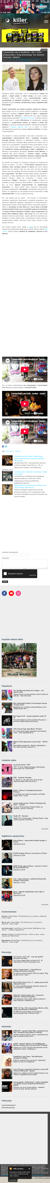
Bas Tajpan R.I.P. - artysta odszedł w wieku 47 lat (29, 717)
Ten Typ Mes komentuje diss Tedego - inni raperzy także (28, 691)
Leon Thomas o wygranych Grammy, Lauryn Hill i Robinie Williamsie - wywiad (30, 1070)
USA (10, 59)
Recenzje (29, 59)
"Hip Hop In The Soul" (27, 118)
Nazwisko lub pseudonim (10, 552)
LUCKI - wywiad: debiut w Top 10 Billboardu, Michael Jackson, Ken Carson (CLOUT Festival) (30, 1044)
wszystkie (45, 829)
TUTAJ (31, 227)
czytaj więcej (12, 1180)
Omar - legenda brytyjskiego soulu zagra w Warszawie (28, 892)
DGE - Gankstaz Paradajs (22, 777)
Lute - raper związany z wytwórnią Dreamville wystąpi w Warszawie (29, 879)
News (24, 59)
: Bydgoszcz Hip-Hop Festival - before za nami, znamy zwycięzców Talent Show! (23, 935)
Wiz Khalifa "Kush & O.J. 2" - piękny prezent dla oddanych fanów (30, 983)
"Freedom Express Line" (19, 127)
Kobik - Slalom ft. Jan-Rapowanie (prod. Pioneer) (27, 791)
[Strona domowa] (16, 21)
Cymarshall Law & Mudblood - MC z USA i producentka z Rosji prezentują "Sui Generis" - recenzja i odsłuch (24, 54)
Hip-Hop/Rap (19, 59)
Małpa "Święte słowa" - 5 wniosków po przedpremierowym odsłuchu (27, 970)
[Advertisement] (25, 524)
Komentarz (6, 558)
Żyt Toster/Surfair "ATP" (22, 765)
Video (39, 59)
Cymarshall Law (9, 451)
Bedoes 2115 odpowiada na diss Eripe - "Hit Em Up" (30, 742)
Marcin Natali (25, 60)
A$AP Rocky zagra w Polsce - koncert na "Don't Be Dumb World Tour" (30, 866)
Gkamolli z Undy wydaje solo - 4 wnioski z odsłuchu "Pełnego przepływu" (28, 996)
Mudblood (18, 451)
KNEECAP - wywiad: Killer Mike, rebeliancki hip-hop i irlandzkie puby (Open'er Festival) (30, 1031)
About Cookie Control (10, 1169)
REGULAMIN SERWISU (7, 1175)
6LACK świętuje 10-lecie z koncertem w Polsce (30, 853)
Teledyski (34, 59)
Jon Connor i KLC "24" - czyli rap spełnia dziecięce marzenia (28, 957)
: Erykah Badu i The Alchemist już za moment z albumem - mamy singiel (24, 917)
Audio (13, 59)
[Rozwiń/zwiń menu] (46, 21)
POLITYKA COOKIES (38, 1175)
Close (29, 1168)
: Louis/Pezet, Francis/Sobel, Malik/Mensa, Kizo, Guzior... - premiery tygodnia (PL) (24, 929)
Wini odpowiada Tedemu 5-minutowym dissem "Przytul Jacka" (30, 704)
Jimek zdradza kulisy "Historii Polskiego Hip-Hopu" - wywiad (29, 804)
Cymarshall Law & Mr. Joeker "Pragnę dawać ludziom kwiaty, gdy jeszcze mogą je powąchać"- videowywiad (29, 459)
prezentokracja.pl (8, 1105)
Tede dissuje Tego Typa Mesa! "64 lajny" (27, 729)
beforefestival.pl (8, 1107)
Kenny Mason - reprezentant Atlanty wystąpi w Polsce (30, 841)
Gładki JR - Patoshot (20, 816)
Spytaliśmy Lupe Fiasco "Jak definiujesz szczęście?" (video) (28, 1057)
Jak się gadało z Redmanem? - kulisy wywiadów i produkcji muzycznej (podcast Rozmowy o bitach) (30, 1083)
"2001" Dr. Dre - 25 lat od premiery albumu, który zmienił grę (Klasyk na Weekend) (30, 1008)
